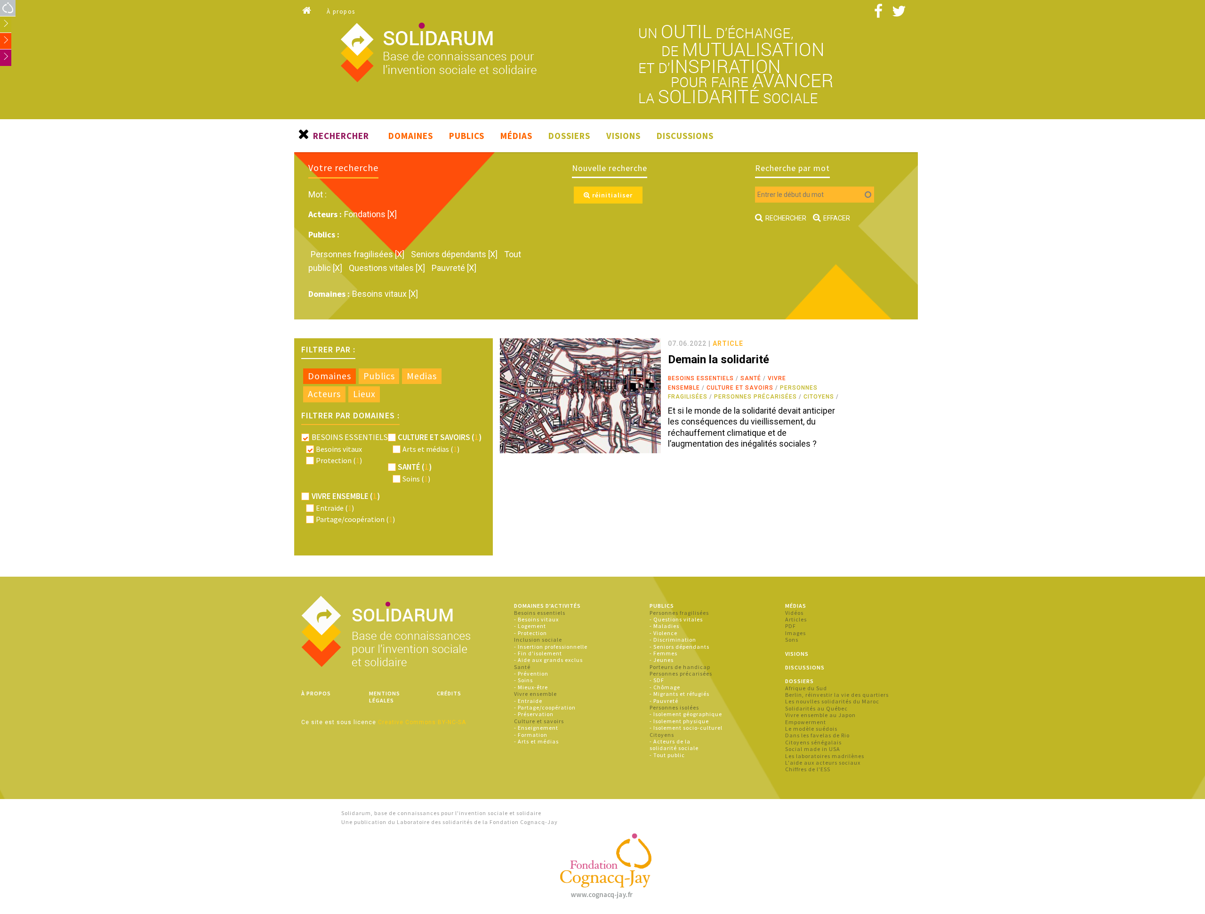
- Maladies (664, 625)
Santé (750, 378)
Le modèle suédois (811, 728)
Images (795, 633)
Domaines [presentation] (329, 376)
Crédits (449, 693)
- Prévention (531, 673)
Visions (623, 135)
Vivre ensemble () (346, 496)
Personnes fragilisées (679, 612)
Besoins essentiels (701, 378)
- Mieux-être (531, 687)
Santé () (415, 467)
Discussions (685, 135)
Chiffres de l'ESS (807, 769)
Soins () (416, 478)
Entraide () (335, 508)
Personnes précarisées (755, 396)
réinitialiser (611, 195)
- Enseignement (536, 727)
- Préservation (534, 714)
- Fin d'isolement (538, 653)
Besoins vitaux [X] (385, 294)
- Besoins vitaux (536, 619)
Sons (791, 639)
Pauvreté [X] (454, 268)
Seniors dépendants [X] (455, 254)
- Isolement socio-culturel (686, 727)
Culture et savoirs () (440, 437)
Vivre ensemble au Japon (820, 714)
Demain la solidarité (718, 359)
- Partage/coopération (545, 707)
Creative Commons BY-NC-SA (422, 722)
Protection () (339, 460)
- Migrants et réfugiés (679, 693)
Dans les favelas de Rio (817, 735)
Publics (466, 135)
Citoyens (818, 396)
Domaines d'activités (547, 605)
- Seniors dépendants (679, 646)
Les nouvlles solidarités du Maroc (832, 701)
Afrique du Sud (806, 688)
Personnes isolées (674, 707)
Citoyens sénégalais (813, 742)
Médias (516, 135)
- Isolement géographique (686, 714)
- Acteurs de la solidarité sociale (674, 744)
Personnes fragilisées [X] (358, 254)
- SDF (657, 680)
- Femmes (663, 653)
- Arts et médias (536, 741)
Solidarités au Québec (816, 708)
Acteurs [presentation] (324, 394)
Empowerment (805, 722)
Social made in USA (812, 748)
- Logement (530, 625)
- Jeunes (662, 659)
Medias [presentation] (422, 376)
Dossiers (569, 135)
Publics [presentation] (379, 376)
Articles (796, 619)
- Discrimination (673, 639)
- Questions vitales (676, 619)
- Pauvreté (664, 700)
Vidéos (794, 612)
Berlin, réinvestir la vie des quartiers (837, 694)
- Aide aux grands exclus (548, 659)
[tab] (329, 376)
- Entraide (528, 700)
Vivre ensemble (535, 693)
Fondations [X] (370, 214)
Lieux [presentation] (364, 394)
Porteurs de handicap (680, 666)
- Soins (523, 680)
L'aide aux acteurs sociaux (822, 762)
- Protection (530, 633)
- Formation (530, 734)
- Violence (663, 633)
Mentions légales (384, 696)
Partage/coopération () (355, 519)
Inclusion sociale (538, 639)
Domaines (410, 135)
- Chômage (665, 687)
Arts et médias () (430, 449)
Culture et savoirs (740, 387)
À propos (341, 12)
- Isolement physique (679, 721)
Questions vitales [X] (388, 268)
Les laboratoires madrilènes (824, 755)
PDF (790, 625)
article (728, 343)
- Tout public (667, 755)
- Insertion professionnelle (550, 646)
